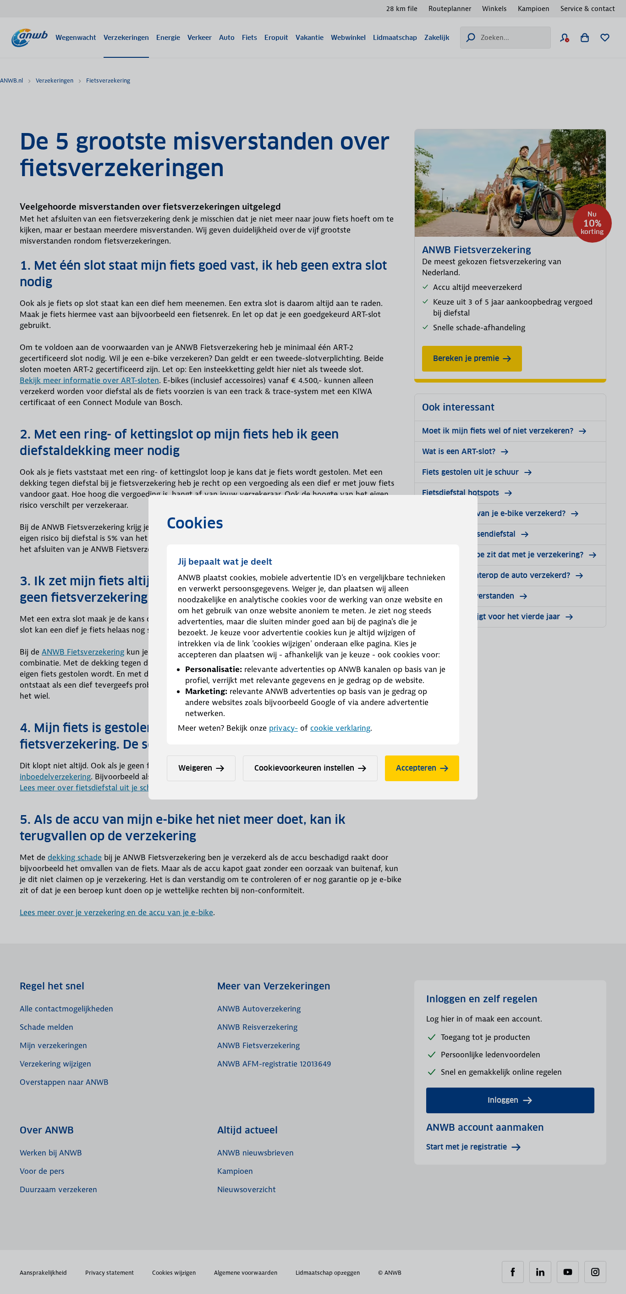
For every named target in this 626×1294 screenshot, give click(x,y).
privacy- (283, 728)
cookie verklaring (340, 728)
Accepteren (416, 768)
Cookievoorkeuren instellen (304, 768)
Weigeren (195, 768)
